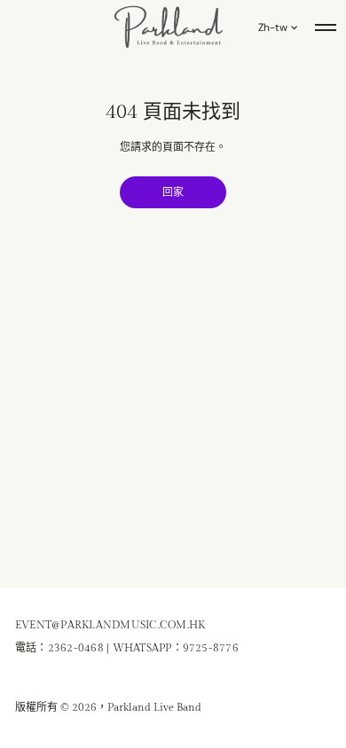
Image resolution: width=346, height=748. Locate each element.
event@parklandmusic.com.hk (110, 625)
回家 (173, 192)
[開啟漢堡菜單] (325, 27)
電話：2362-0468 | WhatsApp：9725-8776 (127, 648)
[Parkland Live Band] (169, 27)
